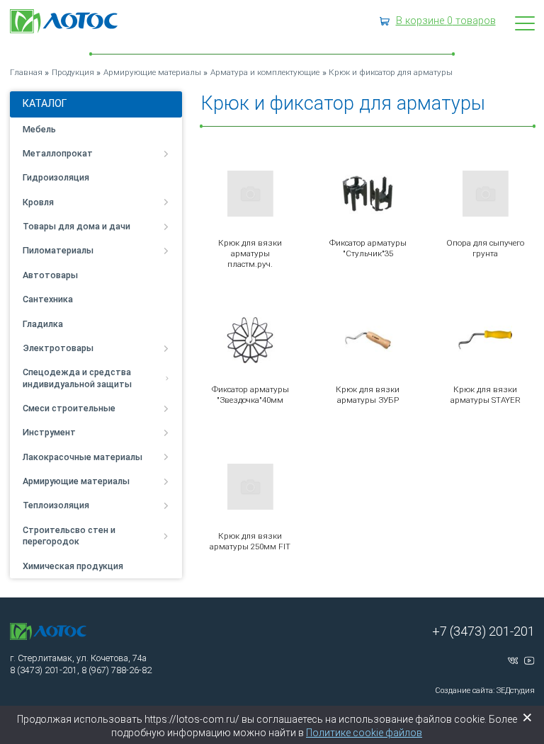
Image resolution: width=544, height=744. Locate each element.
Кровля (38, 202)
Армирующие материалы (76, 481)
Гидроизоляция (56, 177)
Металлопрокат (58, 153)
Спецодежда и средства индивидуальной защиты (77, 378)
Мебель (39, 129)
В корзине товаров (446, 21)
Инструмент (49, 432)
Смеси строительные (69, 408)
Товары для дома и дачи (76, 226)
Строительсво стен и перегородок (69, 535)
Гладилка (43, 324)
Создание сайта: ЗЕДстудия (485, 690)
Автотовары (50, 275)
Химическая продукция (73, 566)
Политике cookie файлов (364, 732)
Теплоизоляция (56, 505)
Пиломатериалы (58, 250)
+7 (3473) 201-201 (483, 631)
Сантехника (48, 299)
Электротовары (58, 348)
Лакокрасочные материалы (82, 457)
